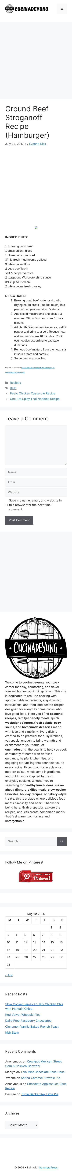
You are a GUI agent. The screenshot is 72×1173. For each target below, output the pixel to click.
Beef (13, 388)
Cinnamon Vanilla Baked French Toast (32, 1026)
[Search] (62, 841)
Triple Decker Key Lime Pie (39, 1094)
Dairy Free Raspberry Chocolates (28, 1020)
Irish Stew (12, 1032)
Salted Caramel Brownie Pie (40, 1078)
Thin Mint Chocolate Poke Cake (43, 1072)
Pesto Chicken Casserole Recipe (32, 393)
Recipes (15, 382)
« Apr (9, 975)
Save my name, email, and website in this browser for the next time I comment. (35, 505)
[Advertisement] (36, 62)
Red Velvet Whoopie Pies (22, 1014)
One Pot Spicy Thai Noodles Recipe (35, 399)
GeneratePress (48, 1167)
